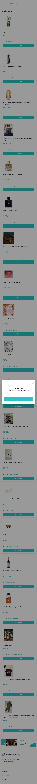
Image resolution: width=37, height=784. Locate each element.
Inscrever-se (18, 399)
